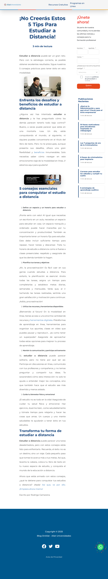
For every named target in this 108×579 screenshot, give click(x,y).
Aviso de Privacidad (54, 557)
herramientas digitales (41, 320)
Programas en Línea (77, 5)
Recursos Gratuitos (58, 4)
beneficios (39, 152)
